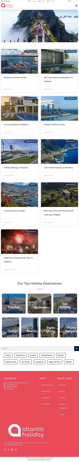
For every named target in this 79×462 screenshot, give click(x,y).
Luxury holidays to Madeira (16, 125)
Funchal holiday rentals (14, 211)
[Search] (76, 348)
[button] (72, 1)
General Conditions (47, 385)
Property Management (63, 406)
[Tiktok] (16, 449)
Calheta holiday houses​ (54, 125)
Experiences (20, 355)
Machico (33, 331)
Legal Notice (45, 398)
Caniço (13, 331)
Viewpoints (39, 362)
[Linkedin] (12, 449)
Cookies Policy (46, 391)
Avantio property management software (40, 459)
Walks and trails (55, 362)
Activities (62, 398)
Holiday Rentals (47, 355)
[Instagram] (8, 449)
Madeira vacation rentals (15, 78)
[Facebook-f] (5, 449)
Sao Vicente (25, 362)
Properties (62, 385)
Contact (61, 414)
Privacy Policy (45, 404)
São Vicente (65, 305)
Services (62, 391)
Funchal (14, 307)
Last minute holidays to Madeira (58, 168)
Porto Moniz (50, 329)
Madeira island (10, 362)
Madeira (39, 307)
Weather (69, 362)
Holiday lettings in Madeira (16, 168)
